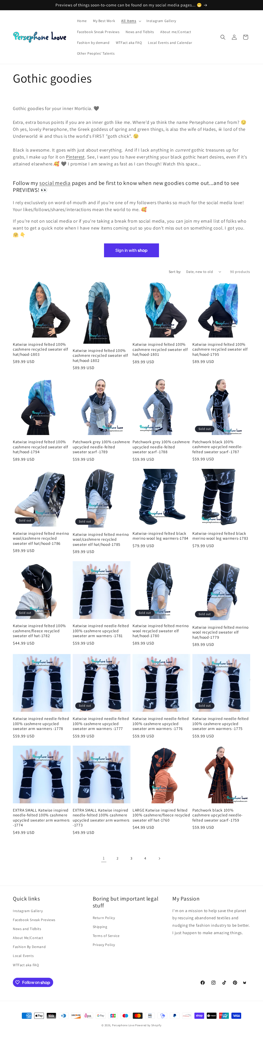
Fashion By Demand (29, 946)
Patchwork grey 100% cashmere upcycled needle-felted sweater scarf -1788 (161, 446)
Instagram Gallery (28, 910)
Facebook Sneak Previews (34, 919)
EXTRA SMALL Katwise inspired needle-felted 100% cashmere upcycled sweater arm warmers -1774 (41, 817)
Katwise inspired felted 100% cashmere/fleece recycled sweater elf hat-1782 (39, 630)
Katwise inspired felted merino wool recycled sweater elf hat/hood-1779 (220, 632)
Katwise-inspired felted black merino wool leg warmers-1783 (220, 536)
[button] (130, 20)
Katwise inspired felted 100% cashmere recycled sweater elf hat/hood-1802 (100, 355)
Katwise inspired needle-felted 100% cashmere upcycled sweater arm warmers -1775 (220, 723)
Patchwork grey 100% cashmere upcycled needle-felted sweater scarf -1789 (101, 446)
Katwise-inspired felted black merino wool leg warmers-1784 (161, 536)
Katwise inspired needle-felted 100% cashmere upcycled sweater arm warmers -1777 (101, 723)
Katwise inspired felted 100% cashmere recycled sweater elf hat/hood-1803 (40, 349)
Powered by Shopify (148, 1025)
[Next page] (159, 858)
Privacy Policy (104, 944)
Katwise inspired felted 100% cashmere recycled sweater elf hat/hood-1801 (160, 349)
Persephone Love (123, 1025)
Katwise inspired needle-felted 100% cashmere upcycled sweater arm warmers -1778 (41, 723)
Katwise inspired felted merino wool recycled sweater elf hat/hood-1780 (161, 630)
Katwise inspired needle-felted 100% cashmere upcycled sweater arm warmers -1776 (161, 723)
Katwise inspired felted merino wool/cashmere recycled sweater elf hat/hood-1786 (41, 538)
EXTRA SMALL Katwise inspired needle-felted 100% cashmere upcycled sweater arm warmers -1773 (101, 817)
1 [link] (104, 858)
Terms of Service (106, 935)
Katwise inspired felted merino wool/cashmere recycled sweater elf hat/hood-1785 (101, 539)
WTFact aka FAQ (26, 965)
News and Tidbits (27, 928)
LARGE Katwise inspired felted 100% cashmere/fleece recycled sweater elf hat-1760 (161, 815)
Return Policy (104, 917)
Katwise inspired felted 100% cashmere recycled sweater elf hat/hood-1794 (40, 446)
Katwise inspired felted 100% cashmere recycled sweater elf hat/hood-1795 (220, 349)
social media (55, 182)
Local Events (23, 955)
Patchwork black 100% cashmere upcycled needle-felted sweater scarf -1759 (217, 815)
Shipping (100, 926)
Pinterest (75, 157)
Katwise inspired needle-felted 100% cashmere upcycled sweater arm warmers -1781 (101, 630)
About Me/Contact (28, 937)
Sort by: (175, 271)
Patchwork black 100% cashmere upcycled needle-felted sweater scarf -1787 (217, 446)
